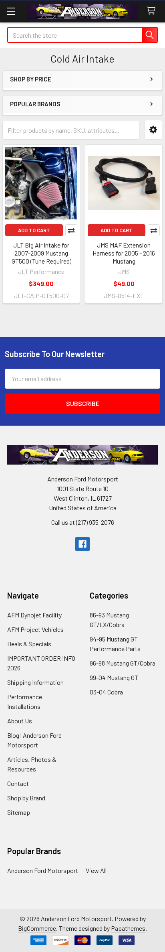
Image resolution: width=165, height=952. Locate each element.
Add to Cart (34, 230)
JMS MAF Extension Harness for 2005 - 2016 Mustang (124, 253)
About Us (19, 721)
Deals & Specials (29, 644)
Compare (71, 230)
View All (96, 870)
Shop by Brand (26, 798)
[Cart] (153, 11)
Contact (18, 783)
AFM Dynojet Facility (34, 615)
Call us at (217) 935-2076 (82, 522)
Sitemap (18, 812)
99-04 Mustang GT (114, 677)
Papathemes (128, 928)
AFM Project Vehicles (35, 629)
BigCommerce (37, 928)
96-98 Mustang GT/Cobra (122, 663)
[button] (153, 130)
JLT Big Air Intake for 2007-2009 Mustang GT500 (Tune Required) (41, 253)
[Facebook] (82, 544)
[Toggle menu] (11, 11)
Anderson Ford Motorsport (42, 870)
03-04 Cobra (106, 692)
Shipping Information (35, 682)
